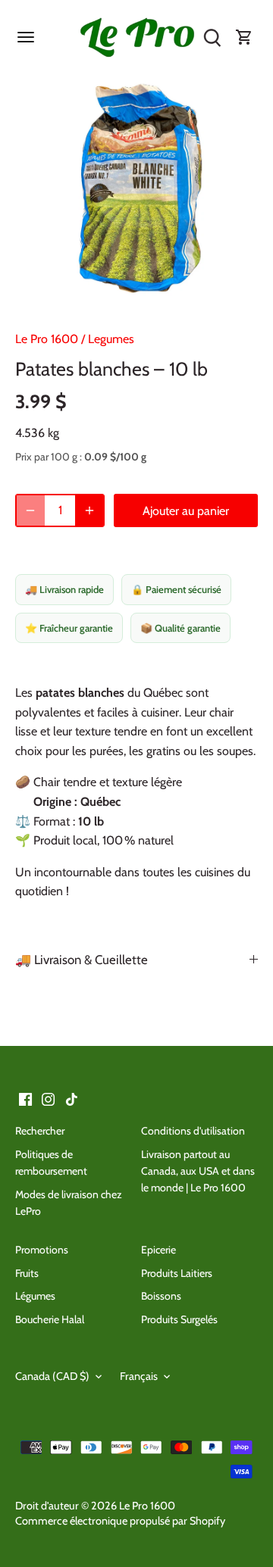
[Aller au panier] (244, 38)
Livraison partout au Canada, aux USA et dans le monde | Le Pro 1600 (198, 1171)
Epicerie (158, 1249)
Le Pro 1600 (46, 339)
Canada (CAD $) (52, 1376)
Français (139, 1376)
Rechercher (39, 1131)
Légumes (35, 1296)
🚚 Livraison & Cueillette (81, 959)
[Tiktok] (71, 1098)
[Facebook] (25, 1098)
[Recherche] (212, 38)
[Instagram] (48, 1098)
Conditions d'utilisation (193, 1131)
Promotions (41, 1249)
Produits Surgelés (179, 1319)
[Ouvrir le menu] (25, 37)
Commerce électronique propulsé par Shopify (120, 1521)
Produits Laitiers (176, 1273)
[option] (136, 191)
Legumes (111, 339)
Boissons (161, 1296)
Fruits (27, 1273)
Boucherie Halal (49, 1319)
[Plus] (89, 510)
